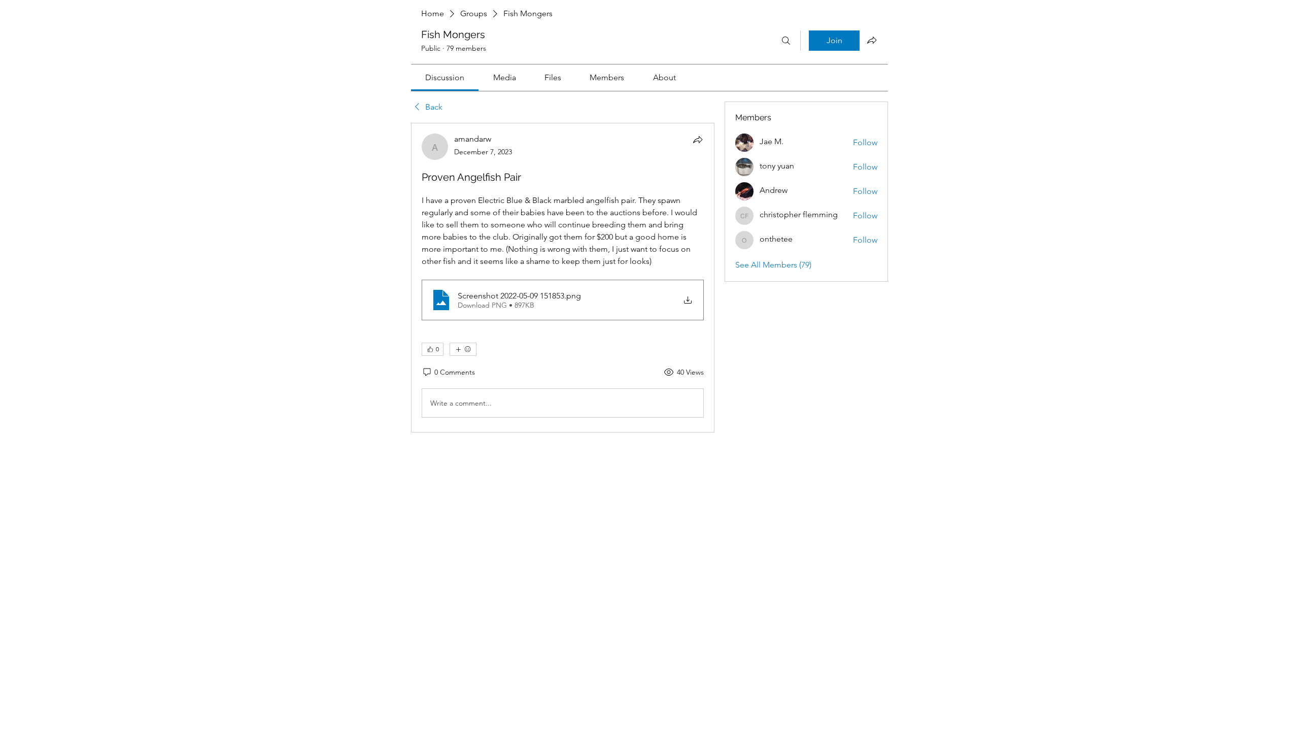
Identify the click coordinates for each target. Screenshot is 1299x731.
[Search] (786, 40)
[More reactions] (463, 349)
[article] (562, 278)
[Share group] (872, 40)
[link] (444, 77)
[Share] (698, 140)
